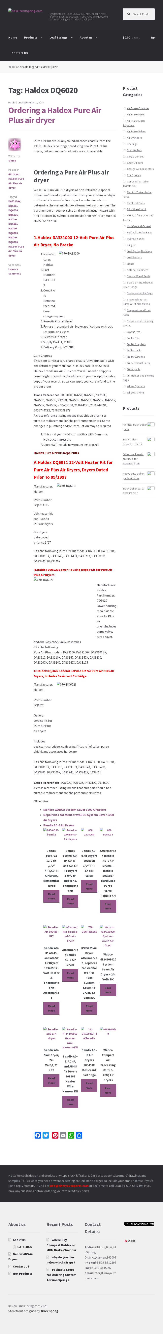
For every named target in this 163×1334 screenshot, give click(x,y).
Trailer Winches (136, 357)
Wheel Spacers (136, 386)
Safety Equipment (137, 270)
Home (12, 37)
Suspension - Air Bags (140, 293)
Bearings (132, 144)
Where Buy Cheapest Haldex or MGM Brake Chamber (61, 1245)
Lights (130, 264)
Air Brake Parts (136, 114)
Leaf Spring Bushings (139, 251)
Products (30, 37)
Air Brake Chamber (138, 108)
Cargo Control (135, 156)
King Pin (131, 245)
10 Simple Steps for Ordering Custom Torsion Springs (62, 1275)
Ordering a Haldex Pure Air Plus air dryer (54, 115)
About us (86, 37)
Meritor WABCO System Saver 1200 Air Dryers (75, 810)
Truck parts (133, 369)
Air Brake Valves (136, 131)
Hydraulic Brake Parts (139, 232)
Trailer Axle (133, 338)
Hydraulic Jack (135, 239)
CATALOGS (24, 1247)
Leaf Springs (58, 37)
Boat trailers (134, 150)
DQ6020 (13, 210)
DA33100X (14, 201)
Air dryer (14, 174)
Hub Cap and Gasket (139, 226)
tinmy (12, 160)
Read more (51, 896)
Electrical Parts (136, 203)
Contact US (20, 53)
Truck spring (49, 1311)
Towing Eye (133, 332)
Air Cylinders (134, 138)
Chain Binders (135, 163)
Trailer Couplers (136, 344)
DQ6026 (13, 215)
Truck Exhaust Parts (138, 363)
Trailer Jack (134, 350)
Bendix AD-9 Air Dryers (59, 825)
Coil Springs (134, 175)
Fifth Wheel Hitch (137, 209)
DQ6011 (13, 206)
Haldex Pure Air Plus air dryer (16, 183)
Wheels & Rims (136, 392)
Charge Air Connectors (140, 169)
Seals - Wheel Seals (138, 276)
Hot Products (22, 1274)
